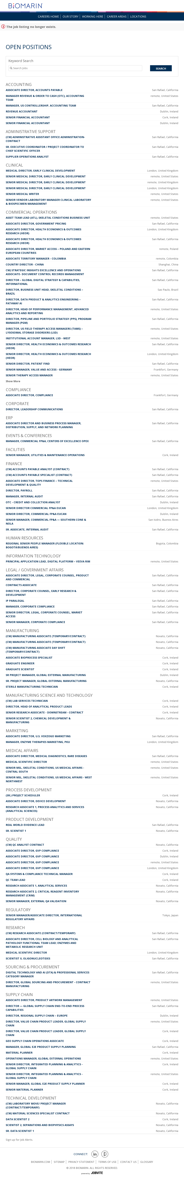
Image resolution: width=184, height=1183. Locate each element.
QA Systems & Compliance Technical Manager (39, 874)
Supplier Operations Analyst (27, 156)
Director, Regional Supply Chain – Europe (37, 1015)
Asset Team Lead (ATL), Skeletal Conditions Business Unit (48, 217)
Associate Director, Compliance (29, 395)
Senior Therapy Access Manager (29, 375)
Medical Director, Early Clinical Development (40, 170)
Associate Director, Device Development (36, 801)
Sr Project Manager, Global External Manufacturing (46, 675)
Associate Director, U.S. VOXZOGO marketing (38, 736)
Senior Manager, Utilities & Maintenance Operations (45, 455)
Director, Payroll (19, 490)
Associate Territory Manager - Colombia (36, 258)
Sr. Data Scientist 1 (20, 1131)
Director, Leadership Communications (34, 409)
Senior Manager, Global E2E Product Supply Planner (45, 1083)
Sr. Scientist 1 (16, 830)
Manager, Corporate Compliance (30, 606)
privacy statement (81, 1162)
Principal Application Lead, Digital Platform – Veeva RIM (48, 561)
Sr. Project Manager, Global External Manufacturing (46, 681)
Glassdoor (104, 1154)
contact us (128, 1162)
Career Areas (116, 16)
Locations (138, 16)
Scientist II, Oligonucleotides (28, 958)
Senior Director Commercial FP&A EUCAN (36, 508)
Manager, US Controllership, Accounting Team (41, 105)
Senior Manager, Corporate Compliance (35, 622)
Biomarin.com (40, 1162)
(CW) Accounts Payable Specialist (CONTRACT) (39, 475)
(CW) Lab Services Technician (27, 700)
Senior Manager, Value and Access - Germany (39, 369)
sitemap (59, 1162)
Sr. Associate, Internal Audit (27, 529)
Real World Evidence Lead (25, 825)
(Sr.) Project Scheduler (23, 795)
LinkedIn (94, 1154)
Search (161, 68)
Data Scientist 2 (17, 1119)
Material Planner (19, 1052)
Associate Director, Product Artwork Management (44, 1000)
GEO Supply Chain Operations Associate (35, 1041)
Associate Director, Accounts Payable (34, 90)
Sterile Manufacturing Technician (32, 686)
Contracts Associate (21, 585)
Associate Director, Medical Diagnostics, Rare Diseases (46, 756)
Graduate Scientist (20, 669)
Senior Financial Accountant (28, 117)
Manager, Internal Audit (24, 496)
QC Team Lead (15, 880)
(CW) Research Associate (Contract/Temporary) (40, 933)
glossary (146, 1162)
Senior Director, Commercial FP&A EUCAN (36, 514)
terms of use (107, 1162)
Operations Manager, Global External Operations (43, 1058)
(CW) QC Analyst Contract (25, 844)
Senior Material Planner (24, 1089)
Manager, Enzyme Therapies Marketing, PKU (38, 742)
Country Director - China (25, 264)
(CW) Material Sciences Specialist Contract (38, 1113)
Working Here (92, 16)
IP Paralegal (15, 600)
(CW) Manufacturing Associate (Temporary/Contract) (45, 636)
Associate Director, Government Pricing (36, 223)
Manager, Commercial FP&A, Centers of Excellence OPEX (47, 441)
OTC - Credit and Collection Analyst (33, 502)
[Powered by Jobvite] (92, 1176)
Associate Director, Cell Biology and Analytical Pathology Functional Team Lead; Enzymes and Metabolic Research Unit (42, 943)
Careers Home (48, 16)
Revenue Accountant (22, 111)
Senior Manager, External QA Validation (36, 901)
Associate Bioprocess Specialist (29, 657)
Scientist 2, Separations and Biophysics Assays (40, 1125)
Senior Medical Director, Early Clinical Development (46, 176)
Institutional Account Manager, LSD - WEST (38, 338)
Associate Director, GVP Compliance (32, 850)
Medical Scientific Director (26, 762)
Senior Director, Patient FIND (28, 363)
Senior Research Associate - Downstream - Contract (44, 712)
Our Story (70, 16)
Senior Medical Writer (22, 194)
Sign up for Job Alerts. (19, 1139)
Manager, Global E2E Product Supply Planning (41, 1047)
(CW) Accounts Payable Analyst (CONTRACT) (37, 469)
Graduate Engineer (20, 663)
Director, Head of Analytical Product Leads (39, 706)
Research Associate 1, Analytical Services (36, 885)
